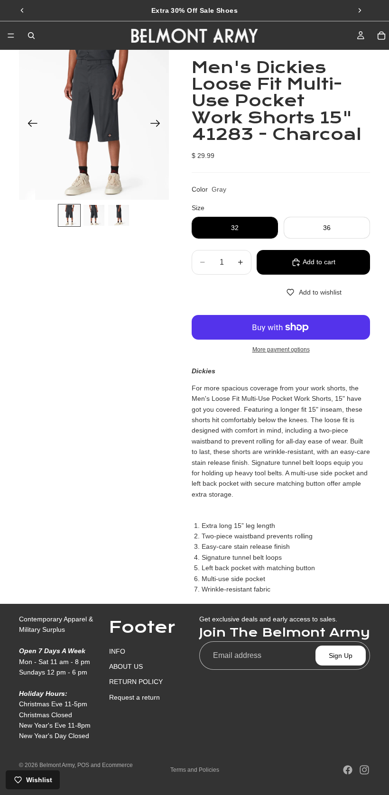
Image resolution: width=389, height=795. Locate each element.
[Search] (31, 35)
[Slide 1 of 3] (69, 215)
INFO (117, 651)
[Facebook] (347, 770)
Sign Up (340, 655)
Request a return (134, 697)
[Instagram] (364, 770)
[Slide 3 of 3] (118, 215)
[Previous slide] (22, 10)
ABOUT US (126, 666)
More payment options (281, 349)
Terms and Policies (194, 770)
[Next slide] (359, 10)
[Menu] (11, 35)
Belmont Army (56, 765)
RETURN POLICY (136, 682)
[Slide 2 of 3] (93, 215)
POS (83, 765)
